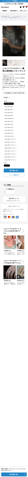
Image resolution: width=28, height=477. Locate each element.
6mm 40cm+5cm (9, 112)
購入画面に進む (14, 170)
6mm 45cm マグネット (10, 154)
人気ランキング (23, 10)
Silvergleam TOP (5, 16)
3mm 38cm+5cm (9, 106)
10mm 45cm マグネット (11, 159)
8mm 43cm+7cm (9, 133)
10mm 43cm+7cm (9, 136)
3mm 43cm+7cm (9, 124)
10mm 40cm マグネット (11, 148)
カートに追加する (14, 175)
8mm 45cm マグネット (10, 157)
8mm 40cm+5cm (9, 115)
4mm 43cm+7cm (9, 127)
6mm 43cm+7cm (9, 130)
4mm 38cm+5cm (9, 109)
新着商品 (4, 10)
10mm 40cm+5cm (9, 118)
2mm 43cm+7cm (9, 121)
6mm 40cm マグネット (10, 142)
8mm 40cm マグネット (10, 145)
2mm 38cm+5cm (9, 103)
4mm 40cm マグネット (10, 139)
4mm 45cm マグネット (10, 151)
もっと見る (23, 231)
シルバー (7, 165)
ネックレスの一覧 (16, 16)
